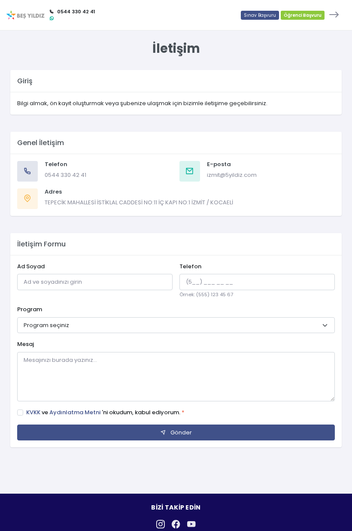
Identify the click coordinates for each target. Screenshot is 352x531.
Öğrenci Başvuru (303, 15)
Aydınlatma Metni (75, 412)
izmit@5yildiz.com (232, 175)
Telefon (190, 266)
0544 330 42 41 (65, 175)
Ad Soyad (31, 266)
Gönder (180, 432)
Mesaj (25, 344)
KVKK (34, 412)
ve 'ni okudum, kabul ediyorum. (105, 412)
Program (29, 309)
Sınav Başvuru (260, 15)
